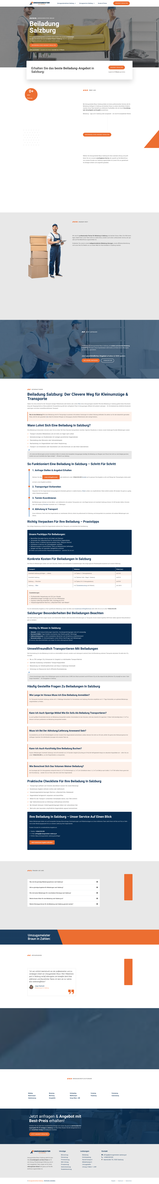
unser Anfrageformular (51, 477)
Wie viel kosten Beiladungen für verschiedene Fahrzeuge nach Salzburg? (50, 893)
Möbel (84, 491)
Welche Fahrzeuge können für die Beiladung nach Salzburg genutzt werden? (51, 904)
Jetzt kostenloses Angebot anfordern (42, 842)
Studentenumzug (82, 585)
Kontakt (84, 477)
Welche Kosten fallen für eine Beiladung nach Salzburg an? (46, 898)
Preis (79, 404)
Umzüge (58, 821)
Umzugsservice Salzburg (86, 3)
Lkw (47, 417)
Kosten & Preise (102, 3)
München (45, 504)
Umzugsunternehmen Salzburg (65, 3)
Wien (36, 585)
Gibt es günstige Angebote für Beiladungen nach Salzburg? (46, 887)
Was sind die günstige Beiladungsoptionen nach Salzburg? (46, 882)
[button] (63, 882)
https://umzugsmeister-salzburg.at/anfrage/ (47, 836)
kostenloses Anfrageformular (83, 608)
